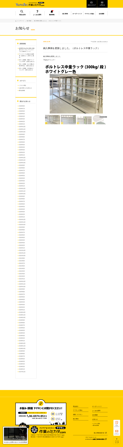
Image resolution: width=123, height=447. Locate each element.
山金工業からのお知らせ (25, 88)
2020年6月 (22, 297)
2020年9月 (22, 289)
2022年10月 (22, 224)
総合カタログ (92, 5)
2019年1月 (22, 340)
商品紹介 (75, 406)
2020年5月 (22, 299)
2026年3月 (22, 119)
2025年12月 (22, 126)
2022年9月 (22, 227)
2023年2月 (22, 214)
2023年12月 (22, 188)
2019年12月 (22, 312)
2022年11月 (22, 222)
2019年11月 (22, 315)
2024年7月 (22, 170)
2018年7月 (22, 356)
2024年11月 (22, 160)
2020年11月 (22, 284)
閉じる (28, 427)
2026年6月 (22, 111)
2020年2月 (22, 307)
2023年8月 (22, 198)
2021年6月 (22, 266)
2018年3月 (22, 366)
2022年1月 (22, 248)
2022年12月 (22, 219)
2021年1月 (22, 278)
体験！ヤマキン (77, 414)
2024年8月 (22, 168)
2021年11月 (22, 253)
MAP (63, 435)
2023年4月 (22, 209)
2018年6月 (22, 358)
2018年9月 (22, 351)
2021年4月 (22, 271)
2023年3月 (22, 211)
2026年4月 (22, 116)
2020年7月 (22, 294)
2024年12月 (22, 157)
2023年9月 (22, 196)
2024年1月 (22, 186)
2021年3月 (22, 273)
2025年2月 (22, 152)
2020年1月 (22, 309)
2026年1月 (22, 124)
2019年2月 (22, 338)
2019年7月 (22, 325)
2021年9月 (22, 258)
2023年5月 (22, 206)
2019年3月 (22, 335)
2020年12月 (22, 281)
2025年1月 (22, 155)
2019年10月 (22, 317)
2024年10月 (22, 162)
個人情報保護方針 (99, 433)
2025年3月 (22, 149)
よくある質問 (37, 14)
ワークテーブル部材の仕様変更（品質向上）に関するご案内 (26, 55)
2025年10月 (22, 131)
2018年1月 (22, 369)
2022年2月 (22, 245)
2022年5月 (22, 237)
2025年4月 (22, 147)
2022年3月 (22, 242)
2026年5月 (22, 113)
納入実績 (29, 20)
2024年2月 (22, 183)
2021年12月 (22, 250)
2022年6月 (22, 235)
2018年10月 (22, 348)
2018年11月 (22, 346)
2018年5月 (22, 361)
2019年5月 (22, 330)
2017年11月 (22, 371)
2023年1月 (22, 217)
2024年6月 (22, 173)
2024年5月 (22, 175)
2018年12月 (22, 343)
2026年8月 (22, 106)
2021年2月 (22, 276)
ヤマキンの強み (89, 13)
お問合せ (102, 5)
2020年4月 (22, 302)
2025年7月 (22, 139)
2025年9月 (22, 134)
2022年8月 (22, 229)
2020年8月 (22, 291)
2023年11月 (22, 191)
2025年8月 (22, 137)
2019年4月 (22, 333)
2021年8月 (22, 260)
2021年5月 (22, 268)
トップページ (20, 20)
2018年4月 (22, 364)
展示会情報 (22, 90)
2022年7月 (22, 232)
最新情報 (51, 14)
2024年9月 (22, 165)
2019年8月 (22, 322)
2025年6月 (22, 142)
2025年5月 (22, 144)
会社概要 (101, 13)
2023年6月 (22, 204)
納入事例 (65, 13)
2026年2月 (22, 121)
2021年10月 (22, 255)
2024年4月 (22, 178)
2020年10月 (22, 286)
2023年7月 (22, 201)
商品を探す (22, 14)
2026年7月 (22, 108)
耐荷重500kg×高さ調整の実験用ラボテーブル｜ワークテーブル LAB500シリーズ (26, 50)
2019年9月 (22, 320)
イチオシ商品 (22, 85)
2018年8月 (22, 353)
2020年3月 (22, 304)
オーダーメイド (77, 13)
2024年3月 (22, 180)
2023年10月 (22, 193)
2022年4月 (22, 240)
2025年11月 (22, 129)
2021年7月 (22, 263)
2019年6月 (22, 327)
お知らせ (95, 419)
